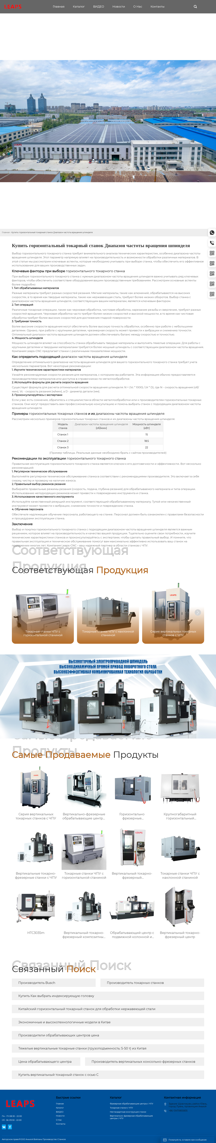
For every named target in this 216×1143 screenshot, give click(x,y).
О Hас (59, 1120)
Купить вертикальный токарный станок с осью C (58, 1075)
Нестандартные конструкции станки (128, 1112)
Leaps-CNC (34, 351)
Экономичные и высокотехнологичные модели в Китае (64, 1022)
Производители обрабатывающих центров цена (58, 1035)
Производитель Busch (36, 983)
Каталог (60, 1108)
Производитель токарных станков (135, 983)
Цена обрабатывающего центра (45, 1062)
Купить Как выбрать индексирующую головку (56, 996)
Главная (6, 232)
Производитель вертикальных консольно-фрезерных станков (143, 1062)
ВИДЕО (59, 1112)
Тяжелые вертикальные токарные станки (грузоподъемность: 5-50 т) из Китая (82, 1048)
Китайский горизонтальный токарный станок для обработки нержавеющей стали (86, 1009)
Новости (60, 1116)
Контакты (60, 1124)
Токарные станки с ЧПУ (121, 1108)
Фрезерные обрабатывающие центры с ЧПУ (131, 1103)
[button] (198, 612)
